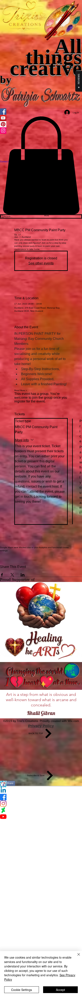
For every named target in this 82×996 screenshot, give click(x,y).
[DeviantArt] (41, 810)
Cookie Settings (21, 990)
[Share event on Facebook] (2, 574)
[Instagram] (41, 803)
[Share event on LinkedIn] (23, 574)
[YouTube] (41, 816)
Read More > (20, 390)
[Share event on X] (12, 574)
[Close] (76, 957)
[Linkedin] (41, 790)
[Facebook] (41, 797)
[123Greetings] (41, 784)
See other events (41, 263)
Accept (60, 990)
